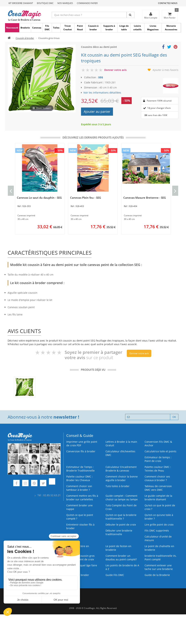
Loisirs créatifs (137, 27)
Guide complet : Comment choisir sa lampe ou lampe (122, 497)
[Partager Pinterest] (175, 47)
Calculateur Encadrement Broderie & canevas (121, 468)
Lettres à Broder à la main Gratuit (121, 443)
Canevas (36, 27)
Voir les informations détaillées (102, 92)
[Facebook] (16, 483)
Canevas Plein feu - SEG (85, 197)
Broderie (25, 27)
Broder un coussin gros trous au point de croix (80, 557)
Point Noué (80, 27)
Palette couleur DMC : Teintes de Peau (158, 468)
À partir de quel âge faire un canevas (81, 567)
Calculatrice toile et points (160, 451)
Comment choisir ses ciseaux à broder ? (157, 478)
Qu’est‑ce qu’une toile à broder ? (159, 516)
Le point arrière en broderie (77, 547)
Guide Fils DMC (115, 575)
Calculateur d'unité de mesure (158, 538)
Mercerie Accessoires (171, 27)
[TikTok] (52, 483)
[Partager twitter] (169, 47)
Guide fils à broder (77, 575)
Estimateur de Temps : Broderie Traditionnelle (80, 468)
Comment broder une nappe (79, 507)
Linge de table (124, 27)
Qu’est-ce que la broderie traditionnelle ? (121, 516)
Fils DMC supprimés (157, 530)
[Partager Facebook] (163, 47)
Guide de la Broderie (157, 575)
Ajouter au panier (97, 111)
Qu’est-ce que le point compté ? (79, 516)
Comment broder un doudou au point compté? (121, 557)
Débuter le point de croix (121, 524)
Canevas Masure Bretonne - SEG (144, 197)
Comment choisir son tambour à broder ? (79, 487)
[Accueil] (9, 38)
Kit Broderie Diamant (21, 3)
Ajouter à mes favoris (165, 70)
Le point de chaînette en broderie (159, 547)
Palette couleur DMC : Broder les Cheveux (79, 478)
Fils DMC (47, 27)
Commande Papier (87, 3)
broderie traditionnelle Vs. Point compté (161, 557)
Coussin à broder (93, 27)
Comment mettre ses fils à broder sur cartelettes (82, 497)
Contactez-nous (167, 3)
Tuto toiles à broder (118, 486)
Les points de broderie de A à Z (122, 567)
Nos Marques (65, 3)
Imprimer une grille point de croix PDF (81, 443)
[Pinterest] (34, 483)
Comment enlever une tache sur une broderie (159, 567)
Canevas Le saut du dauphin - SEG (39, 197)
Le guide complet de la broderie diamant (158, 497)
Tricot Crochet (67, 27)
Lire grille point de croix (159, 524)
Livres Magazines (153, 27)
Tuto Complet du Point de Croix (121, 507)
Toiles (56, 27)
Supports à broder (109, 27)
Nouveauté (12, 27)
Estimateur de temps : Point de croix (158, 459)
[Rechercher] (130, 15)
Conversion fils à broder (80, 451)
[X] (43, 483)
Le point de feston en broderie (118, 547)
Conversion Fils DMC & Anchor (158, 443)
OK (174, 417)
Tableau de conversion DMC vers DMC (158, 487)
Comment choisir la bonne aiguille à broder (122, 478)
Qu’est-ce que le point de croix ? (160, 507)
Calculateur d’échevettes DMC (120, 453)
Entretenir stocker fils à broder (80, 526)
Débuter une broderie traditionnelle (119, 532)
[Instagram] (25, 483)
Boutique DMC (45, 3)
